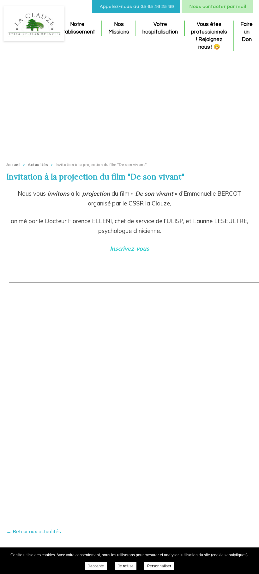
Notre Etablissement (77, 28)
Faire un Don (246, 31)
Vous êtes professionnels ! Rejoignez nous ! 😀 (209, 35)
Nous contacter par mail (218, 6)
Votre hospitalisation (160, 28)
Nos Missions (118, 28)
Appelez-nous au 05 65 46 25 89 (137, 6)
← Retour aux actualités (33, 531)
